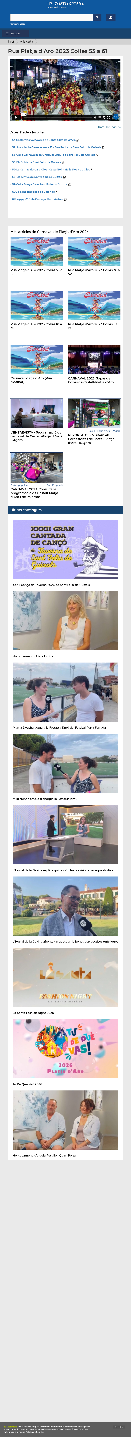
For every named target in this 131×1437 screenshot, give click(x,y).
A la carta (26, 41)
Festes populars (19, 485)
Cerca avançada (17, 24)
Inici (11, 41)
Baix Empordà (55, 485)
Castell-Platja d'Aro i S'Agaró (104, 431)
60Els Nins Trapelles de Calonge (33, 191)
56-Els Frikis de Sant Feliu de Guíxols (36, 162)
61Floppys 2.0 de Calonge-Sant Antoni (37, 199)
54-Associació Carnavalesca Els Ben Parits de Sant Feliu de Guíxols (56, 147)
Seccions (15, 33)
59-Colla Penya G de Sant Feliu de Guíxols (40, 184)
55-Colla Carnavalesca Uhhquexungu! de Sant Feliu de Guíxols (53, 155)
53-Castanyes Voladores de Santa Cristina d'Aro (44, 140)
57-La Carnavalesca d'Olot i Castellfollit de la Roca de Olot (51, 169)
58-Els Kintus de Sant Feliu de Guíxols (37, 177)
